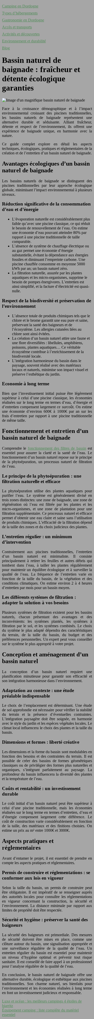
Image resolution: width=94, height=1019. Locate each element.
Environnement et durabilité (24, 41)
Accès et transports (17, 27)
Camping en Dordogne (20, 6)
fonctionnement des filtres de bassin (57, 448)
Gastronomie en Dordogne (23, 20)
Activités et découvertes (21, 34)
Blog (6, 48)
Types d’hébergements (20, 13)
